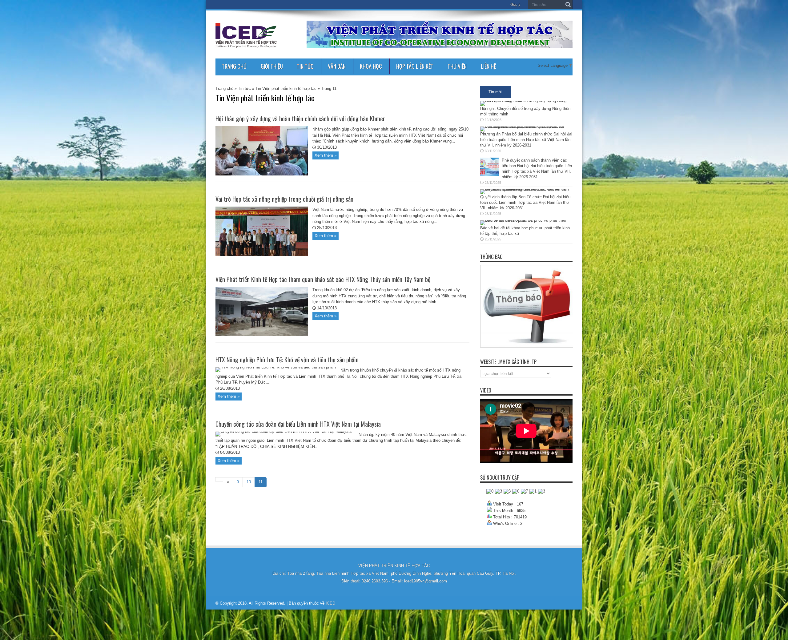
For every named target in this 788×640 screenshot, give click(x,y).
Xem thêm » (325, 155)
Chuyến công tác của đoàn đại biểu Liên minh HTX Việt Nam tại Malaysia (298, 424)
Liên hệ (488, 66)
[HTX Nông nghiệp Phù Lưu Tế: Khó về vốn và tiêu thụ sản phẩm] (275, 367)
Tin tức (305, 66)
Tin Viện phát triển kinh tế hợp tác (285, 88)
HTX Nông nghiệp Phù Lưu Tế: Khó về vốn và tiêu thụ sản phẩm (287, 359)
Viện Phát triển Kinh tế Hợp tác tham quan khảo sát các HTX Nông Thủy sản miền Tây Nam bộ (323, 279)
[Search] (568, 4)
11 (261, 482)
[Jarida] (246, 43)
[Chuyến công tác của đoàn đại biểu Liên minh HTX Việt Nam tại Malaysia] (283, 431)
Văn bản (337, 66)
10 (249, 482)
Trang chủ (234, 66)
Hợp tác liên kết (414, 66)
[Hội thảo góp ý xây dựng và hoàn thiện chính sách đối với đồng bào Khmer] (261, 174)
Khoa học (371, 66)
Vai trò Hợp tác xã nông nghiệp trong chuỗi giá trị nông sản (284, 198)
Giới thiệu (272, 66)
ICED (330, 603)
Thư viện (457, 66)
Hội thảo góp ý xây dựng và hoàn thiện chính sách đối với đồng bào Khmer (300, 118)
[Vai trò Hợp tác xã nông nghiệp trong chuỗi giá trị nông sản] (261, 254)
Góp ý (515, 4)
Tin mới (495, 92)
